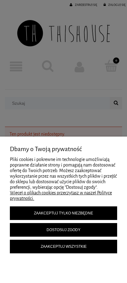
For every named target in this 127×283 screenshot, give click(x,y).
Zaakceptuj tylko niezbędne (63, 213)
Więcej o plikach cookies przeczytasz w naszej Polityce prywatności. (61, 195)
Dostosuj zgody (63, 230)
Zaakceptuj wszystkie (64, 246)
